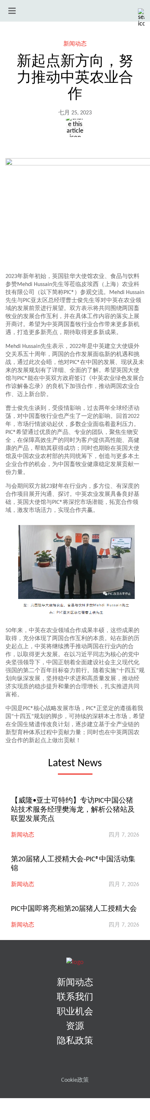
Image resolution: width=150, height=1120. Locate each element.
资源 (75, 1026)
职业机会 (75, 1012)
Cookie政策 (75, 1080)
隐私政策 (75, 1041)
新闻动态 (75, 44)
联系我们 (75, 997)
